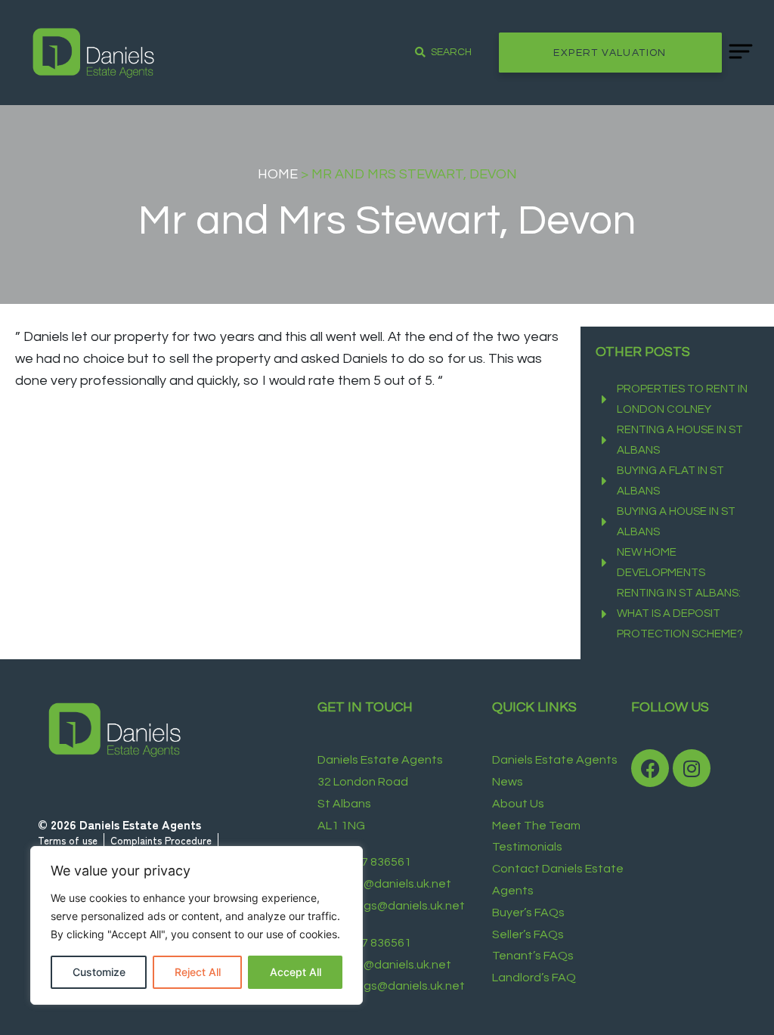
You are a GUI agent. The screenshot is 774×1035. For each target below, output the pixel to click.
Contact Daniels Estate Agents (558, 880)
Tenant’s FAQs (533, 956)
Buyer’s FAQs (528, 912)
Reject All (198, 971)
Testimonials (527, 847)
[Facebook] (650, 768)
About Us (518, 804)
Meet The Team (536, 826)
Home (278, 174)
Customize (99, 971)
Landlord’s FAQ (534, 977)
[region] (196, 925)
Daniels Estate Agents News (555, 771)
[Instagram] (692, 768)
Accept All (295, 971)
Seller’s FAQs (528, 934)
